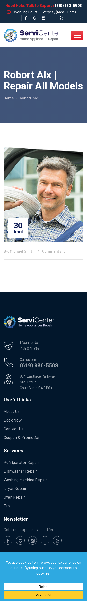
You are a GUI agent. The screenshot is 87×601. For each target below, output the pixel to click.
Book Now (13, 420)
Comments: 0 (53, 251)
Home (9, 97)
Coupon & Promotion (22, 437)
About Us (12, 411)
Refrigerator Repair (21, 462)
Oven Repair (14, 496)
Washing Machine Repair (25, 479)
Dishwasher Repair (20, 470)
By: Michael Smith (19, 251)
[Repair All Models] (32, 35)
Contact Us (13, 428)
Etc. (7, 505)
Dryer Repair (15, 488)
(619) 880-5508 (68, 5)
